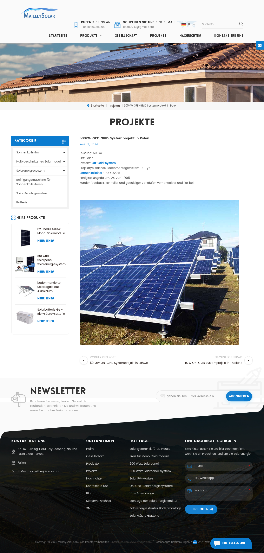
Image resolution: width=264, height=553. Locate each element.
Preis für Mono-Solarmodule (149, 456)
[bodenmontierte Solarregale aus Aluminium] (25, 291)
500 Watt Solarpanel (144, 464)
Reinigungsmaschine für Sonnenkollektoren (33, 182)
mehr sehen (45, 240)
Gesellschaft (126, 36)
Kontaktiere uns (228, 36)
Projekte (158, 36)
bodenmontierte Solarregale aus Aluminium (49, 287)
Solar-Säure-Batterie (144, 516)
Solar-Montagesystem (32, 193)
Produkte (89, 36)
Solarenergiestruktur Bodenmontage (156, 508)
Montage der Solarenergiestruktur (153, 501)
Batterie (21, 202)
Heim (90, 449)
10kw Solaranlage (142, 493)
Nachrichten (190, 36)
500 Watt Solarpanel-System (150, 471)
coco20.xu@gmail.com (138, 27)
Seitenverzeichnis (98, 501)
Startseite (58, 36)
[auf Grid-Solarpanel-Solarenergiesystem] (25, 264)
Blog (89, 493)
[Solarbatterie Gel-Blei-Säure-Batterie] (25, 318)
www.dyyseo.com (141, 542)
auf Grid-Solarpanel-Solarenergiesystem (51, 260)
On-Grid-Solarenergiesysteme (151, 486)
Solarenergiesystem (30, 170)
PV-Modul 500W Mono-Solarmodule (51, 231)
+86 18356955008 (93, 27)
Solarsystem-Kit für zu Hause (150, 449)
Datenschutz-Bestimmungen (172, 542)
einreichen (199, 509)
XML (89, 508)
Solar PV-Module (141, 478)
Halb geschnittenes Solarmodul (38, 161)
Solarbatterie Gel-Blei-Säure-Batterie (51, 312)
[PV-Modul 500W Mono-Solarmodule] (25, 237)
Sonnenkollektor (27, 152)
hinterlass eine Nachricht (233, 545)
